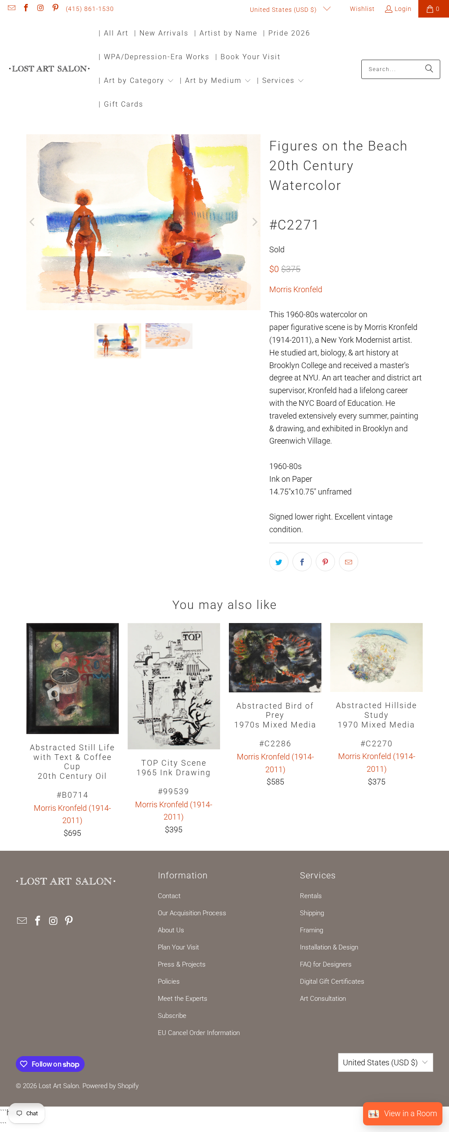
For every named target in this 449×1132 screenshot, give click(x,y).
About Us (171, 930)
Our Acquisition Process (192, 913)
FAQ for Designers (326, 964)
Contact (169, 896)
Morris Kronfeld (295, 289)
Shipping (312, 913)
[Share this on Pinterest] (325, 561)
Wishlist (361, 8)
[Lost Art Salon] (49, 69)
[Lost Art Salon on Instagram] (40, 8)
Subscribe (172, 1016)
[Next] (254, 222)
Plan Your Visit (178, 947)
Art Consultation (323, 999)
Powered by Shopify (110, 1086)
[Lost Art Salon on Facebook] (25, 8)
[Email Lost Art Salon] (11, 8)
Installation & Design (329, 947)
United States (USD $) (284, 9)
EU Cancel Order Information (199, 1033)
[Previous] (33, 222)
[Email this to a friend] (348, 561)
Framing (311, 930)
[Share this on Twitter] (279, 561)
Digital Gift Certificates (332, 981)
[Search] (429, 69)
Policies (169, 981)
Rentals (311, 896)
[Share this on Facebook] (302, 561)
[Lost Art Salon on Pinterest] (55, 8)
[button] (136, 81)
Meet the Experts (182, 999)
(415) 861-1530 (90, 8)
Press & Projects (182, 964)
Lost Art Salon (59, 1086)
